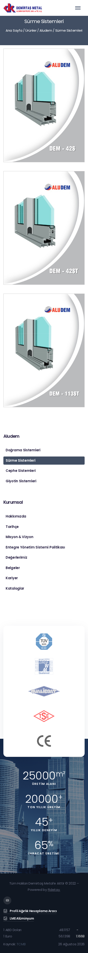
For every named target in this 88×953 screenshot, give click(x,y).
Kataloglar (15, 588)
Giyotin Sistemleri (21, 481)
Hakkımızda (16, 516)
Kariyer (12, 578)
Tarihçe (12, 526)
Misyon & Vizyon (19, 536)
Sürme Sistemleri (20, 460)
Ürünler (30, 30)
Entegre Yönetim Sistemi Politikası (35, 547)
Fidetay (54, 889)
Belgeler (13, 567)
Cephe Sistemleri (20, 470)
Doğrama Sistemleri (23, 450)
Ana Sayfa (14, 30)
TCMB (21, 944)
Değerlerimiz (16, 557)
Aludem (45, 30)
